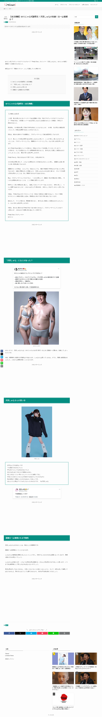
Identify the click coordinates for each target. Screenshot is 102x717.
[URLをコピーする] (64, 633)
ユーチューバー (80, 155)
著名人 (77, 178)
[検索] (97, 1)
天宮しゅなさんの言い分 (20, 87)
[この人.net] (10, 4)
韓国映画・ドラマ (80, 185)
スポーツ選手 (79, 145)
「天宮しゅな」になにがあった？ (22, 84)
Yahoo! (7, 653)
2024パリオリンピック (81, 135)
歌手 (6, 22)
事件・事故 (79, 162)
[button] (9, 633)
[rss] (95, 1)
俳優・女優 (79, 165)
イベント (78, 142)
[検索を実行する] (96, 16)
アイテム (78, 139)
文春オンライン (9, 659)
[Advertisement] (37, 44)
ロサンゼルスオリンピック (82, 158)
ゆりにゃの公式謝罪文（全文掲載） (23, 81)
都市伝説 (78, 182)
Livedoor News (9, 655)
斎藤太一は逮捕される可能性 (21, 89)
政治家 (77, 168)
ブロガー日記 (79, 152)
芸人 (77, 175)
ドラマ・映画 (79, 149)
